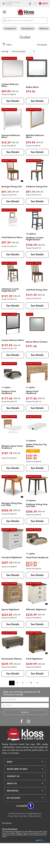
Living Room (10, 28)
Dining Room (28, 28)
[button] (14, 3)
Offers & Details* (35, 816)
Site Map (23, 816)
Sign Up (25, 712)
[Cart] (35, 3)
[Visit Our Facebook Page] (21, 721)
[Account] (30, 3)
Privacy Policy (13, 816)
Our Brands (7, 823)
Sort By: (5, 51)
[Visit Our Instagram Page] (28, 721)
